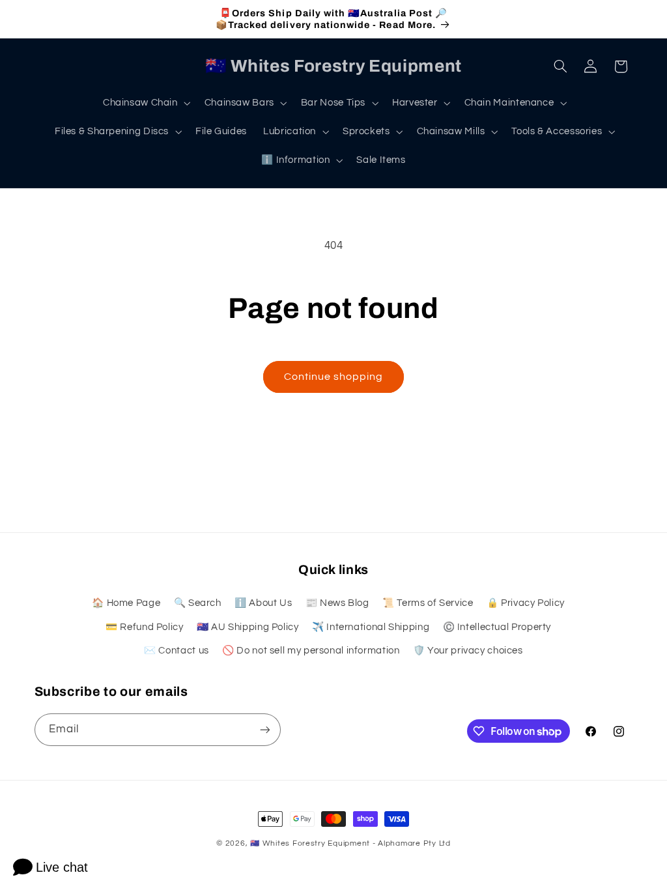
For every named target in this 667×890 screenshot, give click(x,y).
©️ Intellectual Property (497, 627)
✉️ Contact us (176, 650)
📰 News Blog (337, 603)
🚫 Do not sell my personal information (310, 650)
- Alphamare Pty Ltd (412, 843)
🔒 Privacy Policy (526, 603)
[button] (145, 103)
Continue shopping (334, 376)
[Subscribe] (264, 729)
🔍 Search (197, 603)
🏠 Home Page (126, 603)
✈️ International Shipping (370, 627)
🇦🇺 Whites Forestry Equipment (310, 843)
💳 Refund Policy (144, 627)
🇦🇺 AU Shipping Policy (248, 627)
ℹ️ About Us (263, 603)
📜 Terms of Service (427, 603)
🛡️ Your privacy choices (468, 650)
